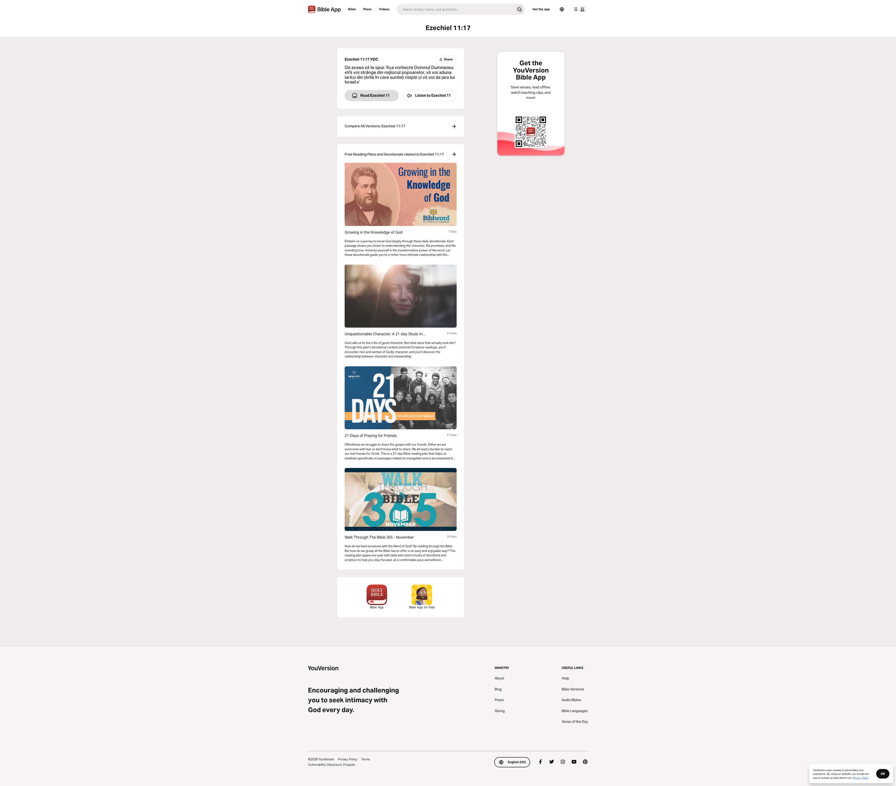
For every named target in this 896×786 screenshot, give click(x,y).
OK (883, 774)
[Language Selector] (562, 9)
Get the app (541, 9)
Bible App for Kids (422, 607)
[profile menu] (579, 9)
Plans (367, 9)
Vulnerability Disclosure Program (331, 764)
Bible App (377, 607)
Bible (352, 9)
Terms (365, 759)
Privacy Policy (347, 759)
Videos (384, 9)
